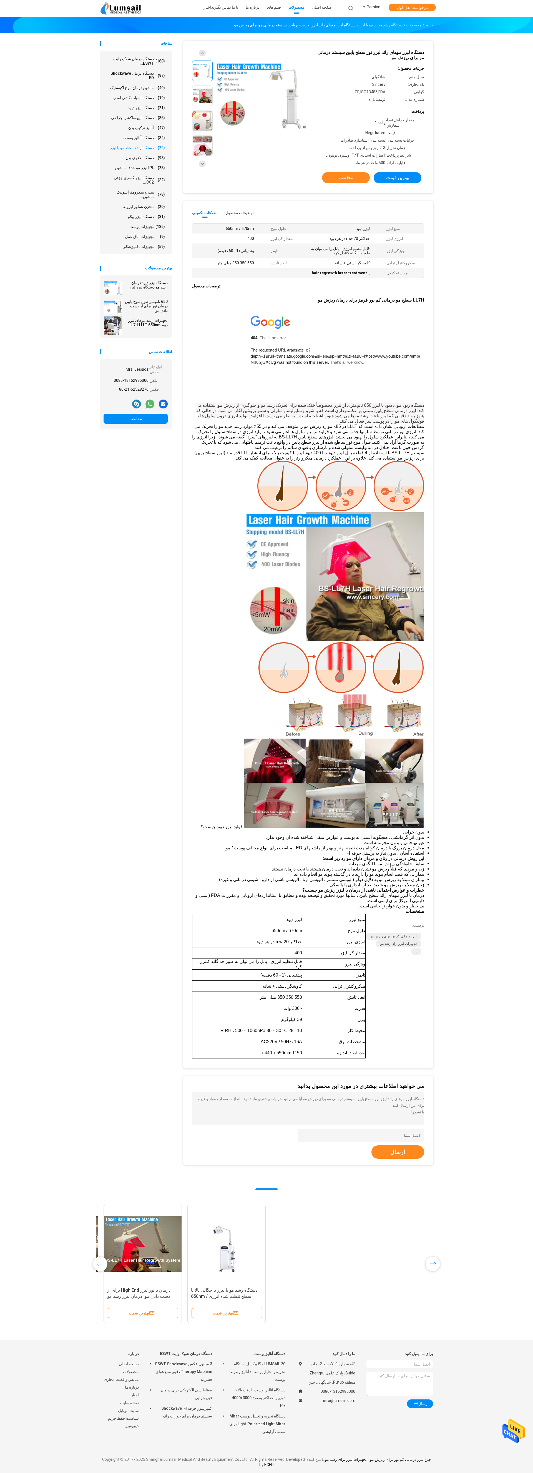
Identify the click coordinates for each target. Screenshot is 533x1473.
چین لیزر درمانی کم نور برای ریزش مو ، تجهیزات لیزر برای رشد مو (378, 1459)
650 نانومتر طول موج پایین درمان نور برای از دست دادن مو (146, 306)
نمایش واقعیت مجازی (121, 1379)
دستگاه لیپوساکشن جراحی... (136, 118)
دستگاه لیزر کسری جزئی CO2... (139, 179)
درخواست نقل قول (412, 7)
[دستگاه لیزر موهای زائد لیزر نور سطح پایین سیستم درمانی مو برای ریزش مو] (262, 96)
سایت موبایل (128, 1410)
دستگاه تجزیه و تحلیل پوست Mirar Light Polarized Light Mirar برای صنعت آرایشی (257, 1424)
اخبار (135, 1395)
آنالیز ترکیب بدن (146, 128)
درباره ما (132, 1387)
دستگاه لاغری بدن (145, 157)
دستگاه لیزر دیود (146, 108)
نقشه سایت (129, 1403)
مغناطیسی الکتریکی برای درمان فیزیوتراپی (186, 1394)
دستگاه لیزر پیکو (146, 216)
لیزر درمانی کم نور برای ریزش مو (393, 936)
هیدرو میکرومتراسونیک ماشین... (141, 194)
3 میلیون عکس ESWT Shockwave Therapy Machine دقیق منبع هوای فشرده (183, 1372)
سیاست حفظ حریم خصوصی (123, 1422)
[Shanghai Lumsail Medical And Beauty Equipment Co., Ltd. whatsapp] (149, 403)
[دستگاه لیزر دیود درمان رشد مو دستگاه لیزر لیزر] (113, 287)
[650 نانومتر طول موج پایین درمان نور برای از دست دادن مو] (113, 306)
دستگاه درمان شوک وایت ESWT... (139, 61)
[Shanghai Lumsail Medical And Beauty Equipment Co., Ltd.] (121, 8)
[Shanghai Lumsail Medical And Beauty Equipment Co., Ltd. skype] (136, 403)
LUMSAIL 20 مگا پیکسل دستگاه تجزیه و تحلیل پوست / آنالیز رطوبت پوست (256, 1372)
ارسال (397, 1152)
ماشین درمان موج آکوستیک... (136, 88)
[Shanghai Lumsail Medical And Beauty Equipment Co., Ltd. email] (163, 403)
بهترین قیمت (397, 177)
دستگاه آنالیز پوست (144, 137)
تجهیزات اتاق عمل (145, 236)
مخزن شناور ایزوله (144, 206)
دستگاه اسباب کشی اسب (139, 98)
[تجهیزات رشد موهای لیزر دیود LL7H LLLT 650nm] (113, 325)
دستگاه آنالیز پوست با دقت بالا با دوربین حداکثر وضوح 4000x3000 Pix (258, 1398)
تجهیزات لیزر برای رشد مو (398, 944)
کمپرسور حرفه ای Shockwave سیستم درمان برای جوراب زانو (186, 1412)
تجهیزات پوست (147, 226)
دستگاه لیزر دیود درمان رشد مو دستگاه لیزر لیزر (148, 284)
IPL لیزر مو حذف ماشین (140, 167)
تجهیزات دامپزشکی (143, 246)
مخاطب (135, 418)
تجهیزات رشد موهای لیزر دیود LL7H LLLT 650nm (148, 322)
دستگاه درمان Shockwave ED (137, 75)
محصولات (131, 1371)
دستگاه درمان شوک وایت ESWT (186, 1353)
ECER (269, 1464)
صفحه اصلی (129, 1364)
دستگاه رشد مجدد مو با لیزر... (136, 147)
